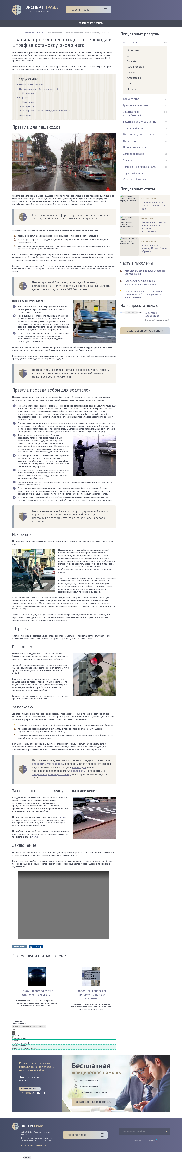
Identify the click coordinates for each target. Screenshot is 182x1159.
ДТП (129, 55)
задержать (78, 771)
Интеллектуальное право (139, 134)
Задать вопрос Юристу (91, 23)
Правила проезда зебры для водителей (38, 89)
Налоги (131, 72)
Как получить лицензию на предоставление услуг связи (140, 282)
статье (34, 836)
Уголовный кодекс (135, 179)
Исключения (28, 93)
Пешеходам (28, 101)
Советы (127, 160)
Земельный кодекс (135, 128)
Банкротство (131, 99)
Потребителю (147, 218)
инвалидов (79, 767)
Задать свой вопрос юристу (145, 330)
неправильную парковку (47, 764)
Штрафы (23, 97)
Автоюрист (130, 42)
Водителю (133, 50)
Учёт (130, 83)
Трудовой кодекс (134, 173)
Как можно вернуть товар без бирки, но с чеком (153, 205)
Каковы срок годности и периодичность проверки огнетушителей (153, 227)
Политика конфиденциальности (34, 1146)
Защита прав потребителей (132, 113)
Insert (27, 1157)
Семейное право (133, 154)
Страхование (134, 77)
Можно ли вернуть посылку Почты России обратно (154, 248)
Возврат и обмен (148, 199)
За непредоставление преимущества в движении (46, 110)
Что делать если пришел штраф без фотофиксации (145, 272)
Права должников (134, 147)
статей (62, 817)
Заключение (25, 114)
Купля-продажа (135, 66)
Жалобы (131, 61)
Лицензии (129, 141)
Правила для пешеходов (31, 84)
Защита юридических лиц (140, 121)
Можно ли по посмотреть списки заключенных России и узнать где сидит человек (144, 294)
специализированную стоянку (51, 774)
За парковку (28, 106)
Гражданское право (135, 105)
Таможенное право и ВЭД (139, 167)
